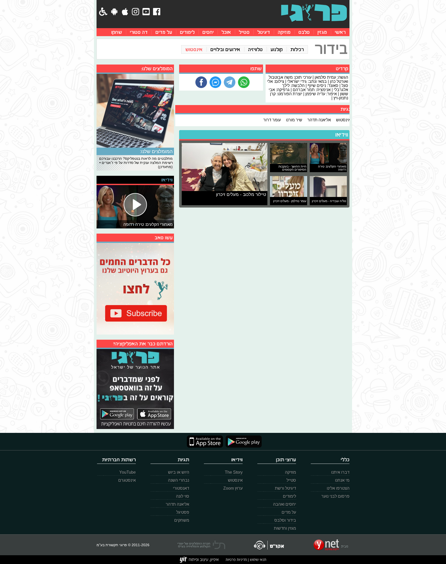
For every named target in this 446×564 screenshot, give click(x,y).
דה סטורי (139, 32)
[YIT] (199, 560)
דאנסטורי (181, 488)
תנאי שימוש (257, 559)
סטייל (244, 32)
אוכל (226, 32)
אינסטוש (194, 49)
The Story (234, 472)
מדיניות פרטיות (236, 559)
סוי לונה (182, 496)
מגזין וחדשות (285, 528)
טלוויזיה (255, 49)
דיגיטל (263, 32)
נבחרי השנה (178, 480)
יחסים (208, 32)
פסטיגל (182, 512)
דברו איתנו (340, 472)
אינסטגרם (127, 480)
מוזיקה (284, 32)
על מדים (163, 32)
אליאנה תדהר (319, 119)
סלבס (304, 32)
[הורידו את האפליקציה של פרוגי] (135, 388)
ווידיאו (341, 135)
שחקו (116, 32)
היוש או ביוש (178, 472)
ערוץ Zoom (233, 488)
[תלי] (201, 545)
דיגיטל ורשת (285, 488)
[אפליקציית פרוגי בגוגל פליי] (242, 441)
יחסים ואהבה (284, 504)
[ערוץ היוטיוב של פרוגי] (135, 288)
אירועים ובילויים (225, 49)
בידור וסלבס (285, 520)
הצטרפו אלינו (338, 488)
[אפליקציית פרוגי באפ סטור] (205, 441)
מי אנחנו (342, 480)
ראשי (340, 32)
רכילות (297, 49)
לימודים (187, 32)
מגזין (322, 32)
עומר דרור (272, 119)
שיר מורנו (294, 119)
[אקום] (268, 545)
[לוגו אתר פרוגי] (314, 13)
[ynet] (330, 544)
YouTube (127, 472)
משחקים (181, 520)
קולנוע (276, 49)
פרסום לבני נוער (335, 496)
